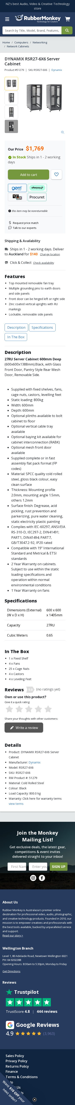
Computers (21, 42)
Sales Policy (15, 1056)
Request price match (26, 223)
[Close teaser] (34, 1100)
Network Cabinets (18, 46)
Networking (40, 42)
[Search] (66, 30)
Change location (50, 254)
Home (6, 42)
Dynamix (56, 70)
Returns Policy (17, 1066)
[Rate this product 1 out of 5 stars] (9, 709)
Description (16, 327)
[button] (16, 1088)
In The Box (15, 337)
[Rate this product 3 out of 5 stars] (29, 709)
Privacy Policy (17, 1061)
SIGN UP (58, 866)
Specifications (42, 327)
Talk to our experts (24, 228)
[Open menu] (7, 19)
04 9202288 (14, 960)
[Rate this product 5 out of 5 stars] (48, 709)
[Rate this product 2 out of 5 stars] (19, 709)
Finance (12, 1071)
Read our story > (12, 935)
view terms (16, 804)
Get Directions (11, 971)
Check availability (43, 263)
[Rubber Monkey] (38, 22)
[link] (33, 878)
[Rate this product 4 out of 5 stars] (38, 709)
